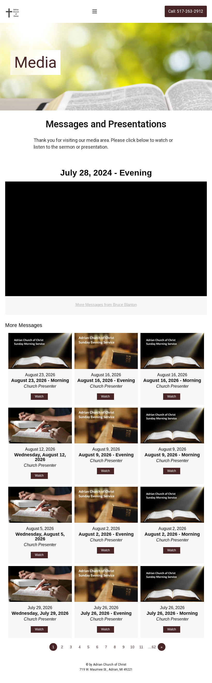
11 (141, 647)
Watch (39, 396)
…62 (152, 647)
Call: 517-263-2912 (185, 11)
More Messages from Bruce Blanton (106, 304)
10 (132, 647)
